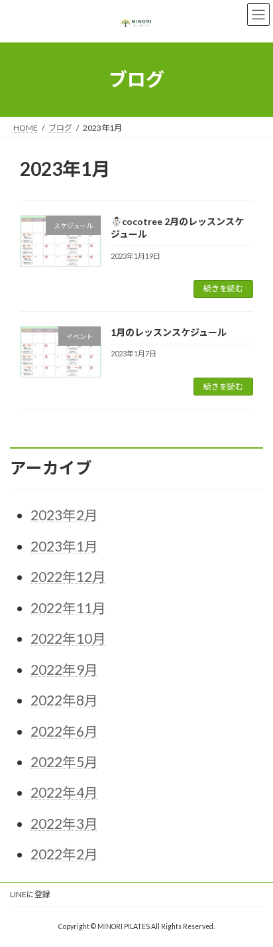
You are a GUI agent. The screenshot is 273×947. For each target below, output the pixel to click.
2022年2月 (64, 854)
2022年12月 (68, 577)
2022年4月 (64, 792)
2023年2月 (64, 515)
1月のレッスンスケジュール (169, 332)
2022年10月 (68, 638)
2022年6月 (64, 731)
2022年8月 (64, 700)
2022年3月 (64, 824)
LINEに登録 (30, 894)
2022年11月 (68, 608)
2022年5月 (64, 762)
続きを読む (223, 288)
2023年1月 (64, 546)
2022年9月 (64, 670)
